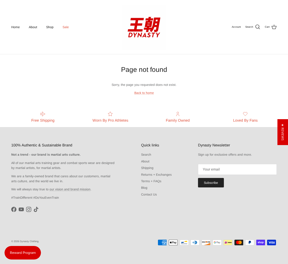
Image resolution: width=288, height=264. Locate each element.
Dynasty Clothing (29, 241)
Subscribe (211, 182)
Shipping (147, 168)
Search (146, 154)
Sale (66, 27)
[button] (282, 132)
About (33, 27)
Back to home (144, 93)
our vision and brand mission (70, 189)
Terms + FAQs (151, 181)
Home (15, 27)
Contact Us (149, 194)
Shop (50, 27)
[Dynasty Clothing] (144, 27)
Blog (144, 187)
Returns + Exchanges (156, 174)
